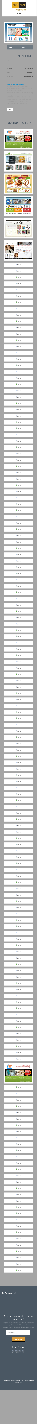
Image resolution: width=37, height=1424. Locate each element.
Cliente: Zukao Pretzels (18, 181)
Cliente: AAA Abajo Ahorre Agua (18, 137)
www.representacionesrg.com (16, 84)
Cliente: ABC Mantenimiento (18, 204)
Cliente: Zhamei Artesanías (18, 226)
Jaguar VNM (18, 1383)
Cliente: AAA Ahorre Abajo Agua (18, 1071)
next (23, 47)
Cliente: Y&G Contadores (18, 248)
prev (10, 47)
